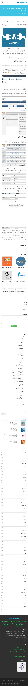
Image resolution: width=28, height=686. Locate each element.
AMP (21, 387)
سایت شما (25, 314)
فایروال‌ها (20, 392)
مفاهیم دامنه (20, 368)
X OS (22, 341)
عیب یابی (20, 352)
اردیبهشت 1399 (23, 533)
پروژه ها (22, 402)
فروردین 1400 (23, 502)
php (22, 339)
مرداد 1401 (24, 457)
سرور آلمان (4, 624)
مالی (23, 404)
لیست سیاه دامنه (19, 369)
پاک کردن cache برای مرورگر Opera (19, 649)
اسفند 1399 (24, 505)
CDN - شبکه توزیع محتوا (19, 388)
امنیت (21, 351)
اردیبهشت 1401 (23, 466)
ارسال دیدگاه (14, 325)
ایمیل (22, 382)
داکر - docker (20, 371)
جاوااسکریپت (20, 364)
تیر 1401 (24, 460)
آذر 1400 (24, 480)
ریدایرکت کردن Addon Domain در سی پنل (7, 268)
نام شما (25, 304)
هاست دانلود (4, 621)
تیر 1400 (24, 494)
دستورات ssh (21, 348)
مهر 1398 (24, 553)
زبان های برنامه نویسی (19, 359)
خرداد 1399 (24, 530)
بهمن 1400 (24, 474)
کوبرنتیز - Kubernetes (19, 384)
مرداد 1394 (24, 586)
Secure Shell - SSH (18, 398)
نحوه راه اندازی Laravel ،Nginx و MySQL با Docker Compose (9, 422)
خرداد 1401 (24, 463)
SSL (22, 401)
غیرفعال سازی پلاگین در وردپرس (16, 288)
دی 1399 (24, 511)
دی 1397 (24, 564)
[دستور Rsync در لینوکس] (22, 429)
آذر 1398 (24, 547)
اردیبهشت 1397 (23, 567)
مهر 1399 (24, 519)
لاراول (20, 362)
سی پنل (21, 344)
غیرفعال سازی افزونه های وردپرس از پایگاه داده (15, 22)
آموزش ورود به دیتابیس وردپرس (15, 293)
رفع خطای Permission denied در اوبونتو (10, 434)
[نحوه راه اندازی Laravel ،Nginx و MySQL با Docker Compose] (22, 423)
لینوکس (22, 349)
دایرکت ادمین (20, 345)
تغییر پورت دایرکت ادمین (20, 281)
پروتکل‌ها (21, 395)
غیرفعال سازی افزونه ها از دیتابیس (15, 291)
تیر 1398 (24, 561)
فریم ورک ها (20, 361)
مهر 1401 (24, 452)
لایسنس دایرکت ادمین (14, 624)
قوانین (8, 680)
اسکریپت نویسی (19, 354)
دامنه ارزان (23, 624)
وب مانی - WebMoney (19, 405)
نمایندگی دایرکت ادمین (21, 626)
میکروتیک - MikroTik (19, 365)
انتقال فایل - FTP (19, 397)
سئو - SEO (21, 385)
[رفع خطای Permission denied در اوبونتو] (22, 435)
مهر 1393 (24, 603)
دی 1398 (24, 544)
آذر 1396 (24, 578)
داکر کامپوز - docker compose (17, 372)
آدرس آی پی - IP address (19, 381)
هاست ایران (10, 621)
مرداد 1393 (24, 609)
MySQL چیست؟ (21, 267)
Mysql (22, 338)
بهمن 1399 (24, 508)
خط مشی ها (4, 680)
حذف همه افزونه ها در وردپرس (16, 289)
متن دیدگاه (25, 319)
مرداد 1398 (24, 558)
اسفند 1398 (24, 539)
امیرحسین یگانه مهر (22, 25)
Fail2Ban (19, 394)
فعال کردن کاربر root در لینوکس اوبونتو (10, 440)
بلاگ (24, 13)
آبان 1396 (24, 581)
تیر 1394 (24, 589)
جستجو (2, 413)
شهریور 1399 (24, 522)
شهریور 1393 (24, 606)
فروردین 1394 (23, 595)
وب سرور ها (21, 374)
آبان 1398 (24, 550)
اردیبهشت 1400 (23, 499)
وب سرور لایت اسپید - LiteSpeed (16, 378)
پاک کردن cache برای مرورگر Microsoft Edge (17, 651)
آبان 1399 (24, 516)
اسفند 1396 (24, 572)
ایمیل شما (25, 309)
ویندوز (22, 355)
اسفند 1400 (24, 471)
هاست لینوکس (16, 621)
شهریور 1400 (24, 488)
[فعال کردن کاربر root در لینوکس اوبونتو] (22, 441)
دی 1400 (24, 477)
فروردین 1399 (23, 536)
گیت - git (21, 358)
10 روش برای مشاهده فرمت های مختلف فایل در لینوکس (7, 282)
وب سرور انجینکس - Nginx (17, 375)
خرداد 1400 (24, 497)
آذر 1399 (24, 513)
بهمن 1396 (24, 575)
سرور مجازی (22, 621)
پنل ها (22, 342)
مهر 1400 (24, 485)
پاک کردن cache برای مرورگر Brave (19, 656)
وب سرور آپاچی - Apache (18, 377)
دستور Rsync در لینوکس (13, 428)
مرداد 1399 (24, 525)
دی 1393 (24, 600)
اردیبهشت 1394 (23, 592)
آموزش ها (20, 13)
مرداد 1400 (24, 491)
